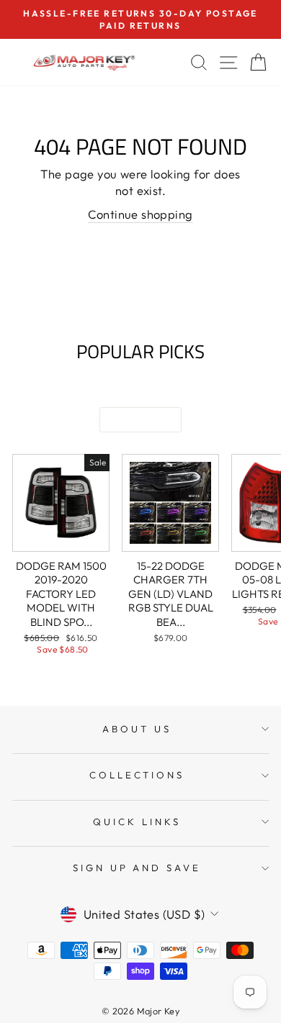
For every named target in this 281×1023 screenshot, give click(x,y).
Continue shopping (140, 214)
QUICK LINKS (137, 821)
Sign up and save (137, 867)
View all (140, 419)
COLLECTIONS (137, 775)
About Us (136, 729)
